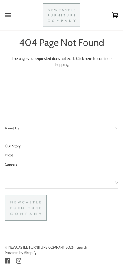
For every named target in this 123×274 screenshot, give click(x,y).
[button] (61, 182)
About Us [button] (12, 128)
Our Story (13, 145)
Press (9, 154)
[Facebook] (7, 261)
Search (82, 247)
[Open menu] (14, 15)
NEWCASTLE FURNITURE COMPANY (36, 247)
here (88, 58)
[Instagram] (18, 261)
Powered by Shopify (20, 252)
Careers (11, 164)
